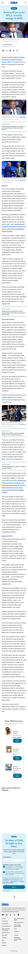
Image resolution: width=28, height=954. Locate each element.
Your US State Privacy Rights (19, 919)
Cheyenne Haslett (7, 44)
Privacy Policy (13, 881)
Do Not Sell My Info (6, 926)
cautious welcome (7, 397)
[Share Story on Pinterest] (10, 50)
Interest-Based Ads (19, 922)
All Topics (4, 945)
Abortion (5, 536)
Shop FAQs (4, 935)
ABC (3, 940)
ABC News (4, 937)
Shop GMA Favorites (13, 721)
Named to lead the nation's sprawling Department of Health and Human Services (13, 59)
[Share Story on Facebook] (3, 50)
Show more (22, 117)
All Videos (4, 942)
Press (15, 929)
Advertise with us (6, 932)
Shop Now (17, 740)
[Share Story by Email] (13, 50)
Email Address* (7, 857)
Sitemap (16, 935)
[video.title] (14, 30)
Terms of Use (6, 879)
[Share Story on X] (7, 50)
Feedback (16, 931)
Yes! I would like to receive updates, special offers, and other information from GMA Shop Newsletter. (14, 868)
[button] (2, 2)
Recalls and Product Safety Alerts (17, 939)
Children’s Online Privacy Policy (6, 929)
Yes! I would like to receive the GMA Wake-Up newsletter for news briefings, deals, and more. (14, 873)
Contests (4, 918)
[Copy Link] (17, 50)
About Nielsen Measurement (17, 925)
